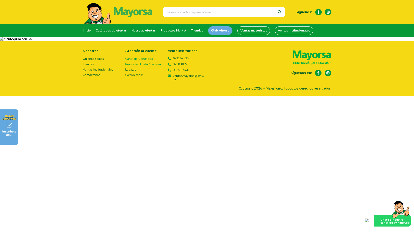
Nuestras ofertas (143, 30)
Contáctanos (91, 75)
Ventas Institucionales (294, 30)
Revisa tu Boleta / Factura (143, 64)
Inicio (87, 30)
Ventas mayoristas (253, 30)
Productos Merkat (173, 30)
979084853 (180, 64)
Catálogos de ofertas (111, 30)
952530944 (180, 70)
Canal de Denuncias (139, 59)
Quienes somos (93, 59)
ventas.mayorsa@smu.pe (188, 77)
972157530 (180, 58)
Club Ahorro (220, 30)
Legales (130, 70)
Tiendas (197, 30)
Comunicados (134, 75)
